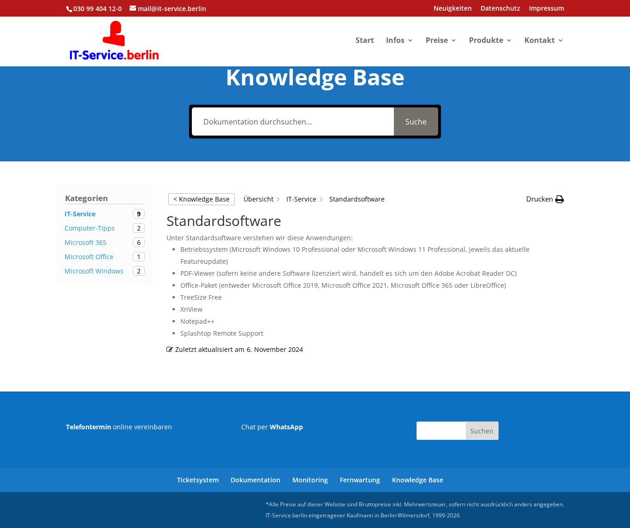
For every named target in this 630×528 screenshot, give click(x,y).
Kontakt (539, 41)
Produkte (486, 41)
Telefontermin (88, 426)
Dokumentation (255, 479)
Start (365, 41)
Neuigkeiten (453, 8)
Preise (437, 41)
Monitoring (310, 479)
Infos (395, 41)
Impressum (546, 8)
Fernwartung (360, 479)
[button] (545, 199)
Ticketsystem (198, 479)
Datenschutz (500, 8)
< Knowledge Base (201, 199)
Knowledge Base (417, 479)
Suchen (481, 431)
